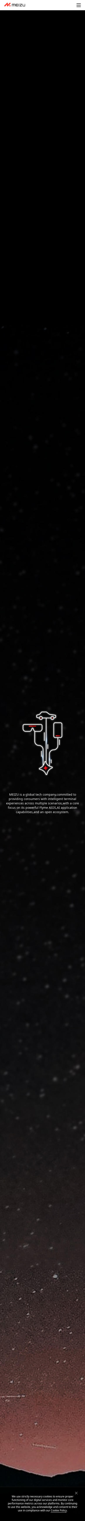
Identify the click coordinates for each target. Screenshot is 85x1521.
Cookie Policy (59, 1510)
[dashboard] (14, 5)
